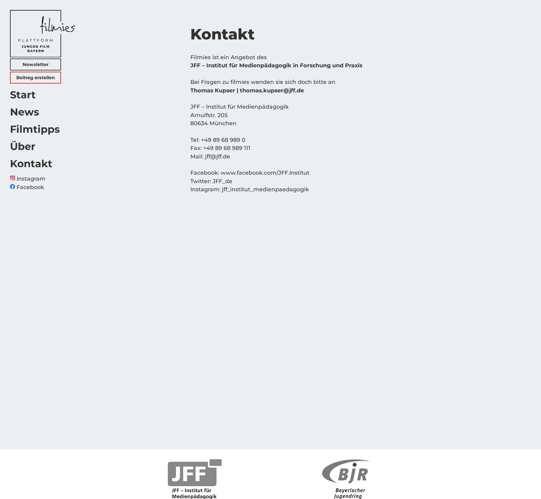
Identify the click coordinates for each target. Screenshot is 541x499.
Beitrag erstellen (35, 77)
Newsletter (36, 64)
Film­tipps (35, 129)
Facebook (29, 187)
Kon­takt (31, 163)
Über (22, 146)
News (24, 112)
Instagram (30, 178)
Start (23, 95)
